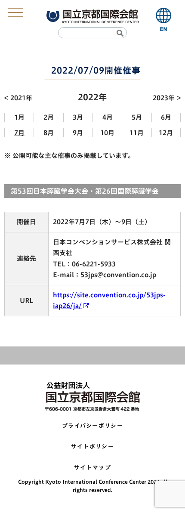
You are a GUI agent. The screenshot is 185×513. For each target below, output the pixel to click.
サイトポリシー (92, 446)
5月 (137, 117)
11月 (137, 133)
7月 (19, 133)
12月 (166, 133)
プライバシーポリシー (92, 426)
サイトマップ (92, 467)
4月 (107, 117)
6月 (166, 117)
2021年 (21, 98)
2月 (48, 117)
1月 (19, 117)
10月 (107, 133)
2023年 (164, 98)
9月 (78, 133)
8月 (48, 133)
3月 (78, 117)
